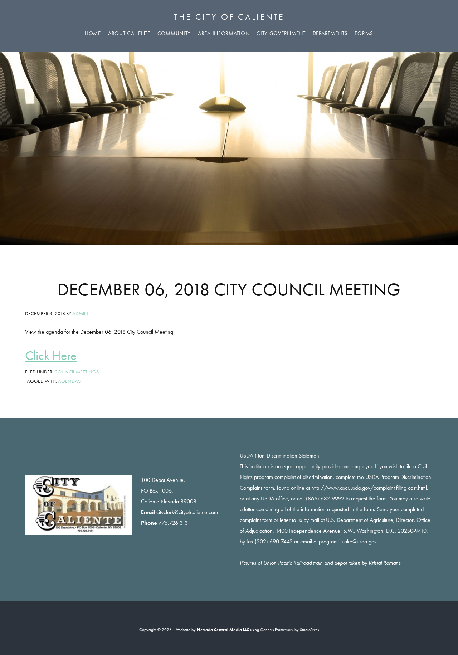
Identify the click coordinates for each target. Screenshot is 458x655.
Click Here (51, 355)
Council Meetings (76, 371)
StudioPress (309, 629)
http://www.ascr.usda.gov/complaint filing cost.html (369, 488)
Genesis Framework (276, 629)
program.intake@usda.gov (347, 541)
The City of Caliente (229, 16)
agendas (69, 381)
